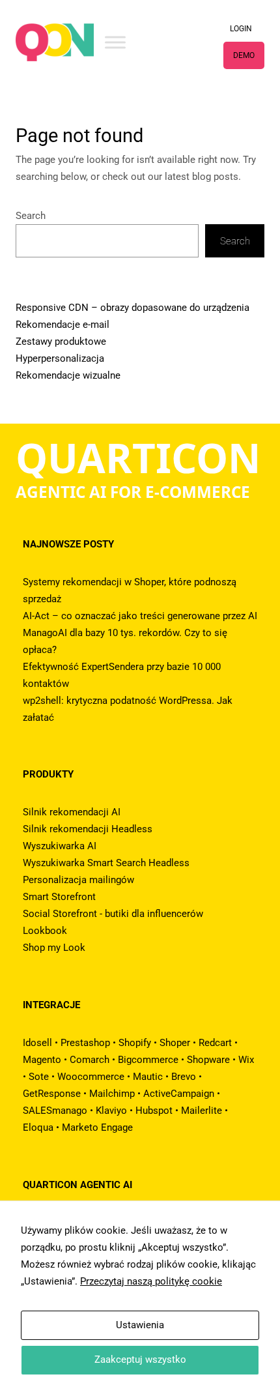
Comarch (89, 1060)
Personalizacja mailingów (78, 880)
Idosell (37, 1043)
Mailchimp (112, 1093)
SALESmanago (55, 1110)
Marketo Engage (97, 1127)
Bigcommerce (148, 1060)
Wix (246, 1060)
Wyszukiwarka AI (59, 846)
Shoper (175, 1043)
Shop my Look (54, 947)
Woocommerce (90, 1077)
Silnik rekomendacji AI (71, 812)
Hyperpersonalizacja (60, 358)
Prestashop (85, 1043)
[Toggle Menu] (115, 42)
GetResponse (52, 1093)
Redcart (215, 1043)
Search (31, 216)
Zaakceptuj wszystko (140, 1359)
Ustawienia (140, 1325)
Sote (39, 1077)
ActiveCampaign (178, 1093)
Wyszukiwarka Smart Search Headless (106, 863)
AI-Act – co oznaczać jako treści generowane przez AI (140, 616)
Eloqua (38, 1127)
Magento (42, 1060)
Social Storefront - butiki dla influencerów (113, 914)
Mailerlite (201, 1110)
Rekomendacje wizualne (68, 375)
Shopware (208, 1060)
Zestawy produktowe (61, 341)
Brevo (183, 1077)
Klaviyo (111, 1110)
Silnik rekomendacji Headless (87, 829)
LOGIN (241, 28)
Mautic (148, 1077)
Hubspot (154, 1110)
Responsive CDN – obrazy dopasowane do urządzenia (132, 307)
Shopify (135, 1043)
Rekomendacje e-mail (62, 324)
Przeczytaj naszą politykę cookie (151, 1281)
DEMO (244, 55)
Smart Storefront (59, 897)
